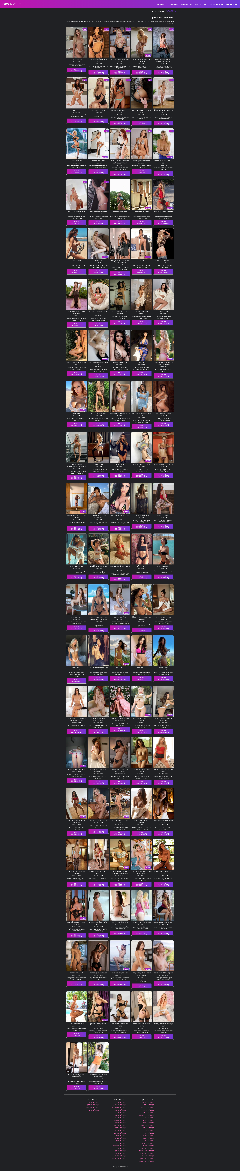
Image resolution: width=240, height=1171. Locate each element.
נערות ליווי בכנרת (149, 1118)
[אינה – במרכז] (163, 650)
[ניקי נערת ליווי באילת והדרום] (163, 243)
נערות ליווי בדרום (158, 4)
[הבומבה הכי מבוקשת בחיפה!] (98, 956)
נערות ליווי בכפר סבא (119, 1146)
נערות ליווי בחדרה (120, 1138)
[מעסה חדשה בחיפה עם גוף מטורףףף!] (76, 854)
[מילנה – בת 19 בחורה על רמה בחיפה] (98, 905)
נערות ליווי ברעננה (120, 1118)
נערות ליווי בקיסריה (148, 1143)
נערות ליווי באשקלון (93, 1105)
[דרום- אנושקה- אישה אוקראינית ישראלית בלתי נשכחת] (120, 243)
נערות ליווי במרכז (172, 4)
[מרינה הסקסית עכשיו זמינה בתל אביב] (141, 396)
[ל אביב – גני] (141, 345)
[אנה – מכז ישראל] (141, 650)
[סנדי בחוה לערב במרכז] (120, 447)
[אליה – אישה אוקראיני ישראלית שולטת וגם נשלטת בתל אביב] (98, 599)
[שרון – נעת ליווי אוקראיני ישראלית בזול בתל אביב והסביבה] (76, 447)
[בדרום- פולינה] (163, 294)
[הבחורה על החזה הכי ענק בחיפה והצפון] (98, 752)
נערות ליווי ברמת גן (120, 1115)
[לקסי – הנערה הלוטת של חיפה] (98, 803)
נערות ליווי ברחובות (120, 1110)
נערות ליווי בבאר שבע (92, 1107)
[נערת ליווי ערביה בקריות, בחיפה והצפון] (163, 1006)
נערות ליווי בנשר (149, 1130)
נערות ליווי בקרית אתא (147, 1148)
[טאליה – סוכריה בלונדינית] (120, 294)
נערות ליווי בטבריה (148, 1113)
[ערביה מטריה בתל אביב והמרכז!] (163, 447)
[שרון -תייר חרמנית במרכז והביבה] (98, 650)
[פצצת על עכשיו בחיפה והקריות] (141, 905)
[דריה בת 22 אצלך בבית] (120, 194)
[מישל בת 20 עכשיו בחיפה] (120, 905)
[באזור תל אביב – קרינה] (76, 549)
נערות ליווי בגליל (149, 1105)
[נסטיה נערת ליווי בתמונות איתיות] (120, 396)
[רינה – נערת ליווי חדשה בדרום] (76, 345)
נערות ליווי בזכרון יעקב (147, 1107)
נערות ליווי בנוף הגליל (147, 1125)
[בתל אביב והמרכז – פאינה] (163, 599)
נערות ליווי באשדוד (120, 1123)
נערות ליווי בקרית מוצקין (147, 1158)
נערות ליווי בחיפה (231, 4)
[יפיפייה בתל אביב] (76, 599)
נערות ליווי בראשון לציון (119, 1107)
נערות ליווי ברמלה (120, 1113)
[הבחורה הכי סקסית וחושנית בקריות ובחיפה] (98, 1057)
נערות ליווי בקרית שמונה (146, 1161)
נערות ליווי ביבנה (121, 1143)
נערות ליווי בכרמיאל (148, 1120)
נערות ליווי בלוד (121, 1148)
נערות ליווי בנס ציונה (120, 1153)
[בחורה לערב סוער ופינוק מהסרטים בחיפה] (98, 701)
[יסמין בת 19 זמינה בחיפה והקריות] (141, 803)
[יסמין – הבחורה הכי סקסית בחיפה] (141, 752)
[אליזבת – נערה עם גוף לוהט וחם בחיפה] (98, 854)
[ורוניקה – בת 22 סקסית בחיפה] (163, 956)
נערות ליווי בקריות (200, 4)
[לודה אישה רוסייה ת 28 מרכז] (98, 549)
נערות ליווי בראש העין (119, 1105)
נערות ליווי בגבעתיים (120, 1130)
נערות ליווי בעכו (149, 1133)
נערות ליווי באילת (94, 1102)
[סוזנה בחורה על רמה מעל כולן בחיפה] (163, 854)
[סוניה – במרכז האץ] (98, 447)
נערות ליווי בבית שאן (148, 1102)
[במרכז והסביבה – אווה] (120, 345)
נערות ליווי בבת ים (120, 1128)
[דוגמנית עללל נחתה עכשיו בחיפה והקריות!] (120, 752)
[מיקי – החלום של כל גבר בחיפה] (120, 701)
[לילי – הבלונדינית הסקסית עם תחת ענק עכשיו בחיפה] (76, 701)
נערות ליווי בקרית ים (148, 1156)
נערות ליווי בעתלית (148, 1138)
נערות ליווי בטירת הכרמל (146, 1115)
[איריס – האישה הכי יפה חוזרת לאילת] (98, 294)
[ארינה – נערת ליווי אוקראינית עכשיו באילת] (76, 294)
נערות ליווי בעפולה (148, 1135)
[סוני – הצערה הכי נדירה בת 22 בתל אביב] (141, 599)
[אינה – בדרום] (76, 243)
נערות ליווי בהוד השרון (119, 1133)
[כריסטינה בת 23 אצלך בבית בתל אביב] (120, 549)
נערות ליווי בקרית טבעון (147, 1153)
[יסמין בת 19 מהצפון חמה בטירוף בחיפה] (163, 803)
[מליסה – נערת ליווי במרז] (163, 396)
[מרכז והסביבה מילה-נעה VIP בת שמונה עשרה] (98, 498)
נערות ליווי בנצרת (148, 1128)
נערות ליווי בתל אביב (216, 4)
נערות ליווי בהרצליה (120, 1135)
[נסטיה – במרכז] (76, 650)
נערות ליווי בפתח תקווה (119, 1158)
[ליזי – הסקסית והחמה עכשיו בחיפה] (120, 1006)
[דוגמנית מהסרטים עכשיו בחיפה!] (163, 905)
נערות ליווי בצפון (186, 4)
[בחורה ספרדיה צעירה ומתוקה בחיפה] (141, 1006)
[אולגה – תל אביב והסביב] (98, 396)
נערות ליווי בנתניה (120, 1156)
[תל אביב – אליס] (141, 549)
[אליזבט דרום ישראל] (141, 294)
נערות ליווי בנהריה (148, 1123)
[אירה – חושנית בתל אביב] (141, 498)
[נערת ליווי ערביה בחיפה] (76, 1006)
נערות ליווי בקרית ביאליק (146, 1151)
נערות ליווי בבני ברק (120, 1125)
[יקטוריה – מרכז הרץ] (163, 498)
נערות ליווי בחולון (121, 1141)
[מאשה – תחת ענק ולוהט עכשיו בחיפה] (163, 752)
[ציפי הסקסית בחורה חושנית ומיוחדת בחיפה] (76, 1057)
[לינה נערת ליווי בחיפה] (76, 956)
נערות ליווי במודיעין (120, 1151)
